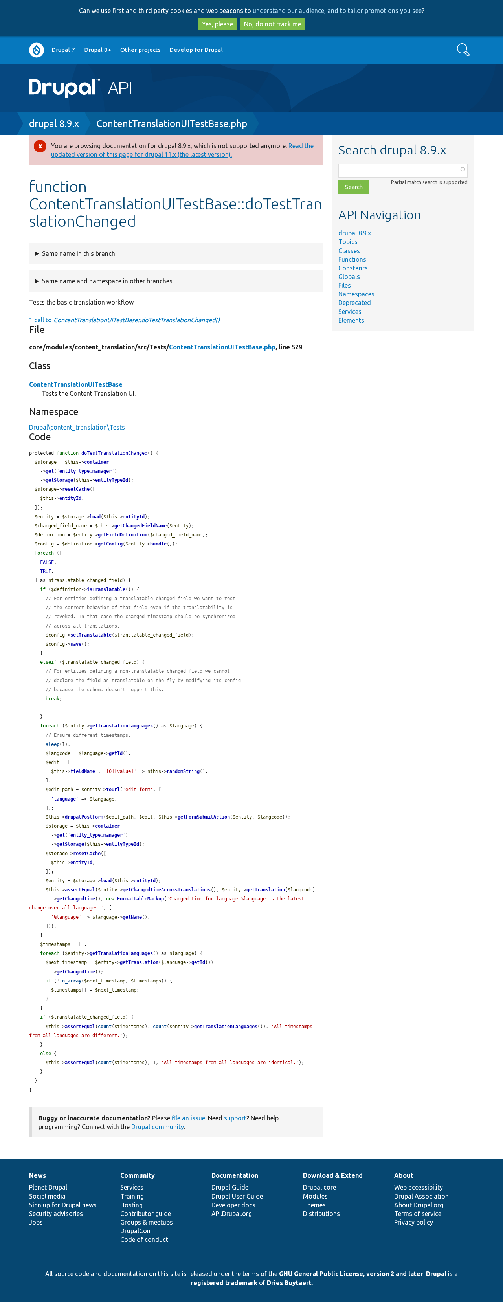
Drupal (436, 1273)
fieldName (82, 771)
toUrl (113, 789)
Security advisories (56, 1213)
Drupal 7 (63, 49)
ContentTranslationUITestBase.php (172, 123)
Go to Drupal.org (36, 50)
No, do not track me (272, 24)
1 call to (124, 319)
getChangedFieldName (140, 526)
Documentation (234, 1175)
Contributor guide (145, 1213)
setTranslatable (91, 635)
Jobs (36, 1222)
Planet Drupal (48, 1187)
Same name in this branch (78, 253)
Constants (353, 268)
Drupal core (319, 1187)
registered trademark (224, 1282)
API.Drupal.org (231, 1213)
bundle (158, 544)
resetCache (76, 489)
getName (132, 917)
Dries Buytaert (289, 1282)
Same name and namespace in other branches (107, 281)
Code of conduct (144, 1239)
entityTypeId (111, 480)
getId (116, 753)
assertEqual (80, 889)
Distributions (321, 1213)
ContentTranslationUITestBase (76, 384)
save (75, 644)
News (37, 1175)
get (50, 471)
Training (132, 1196)
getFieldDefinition (122, 535)
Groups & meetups (146, 1222)
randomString (183, 771)
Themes (314, 1204)
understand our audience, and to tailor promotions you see (337, 10)
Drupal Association (421, 1196)
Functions (352, 259)
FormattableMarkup (140, 899)
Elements (351, 320)
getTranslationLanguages (121, 726)
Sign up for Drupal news (63, 1204)
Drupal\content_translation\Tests (77, 427)
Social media (47, 1196)
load (95, 517)
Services (350, 311)
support (235, 1118)
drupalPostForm (84, 817)
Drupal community (157, 1126)
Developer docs (233, 1204)
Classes (349, 250)
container (96, 462)
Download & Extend (333, 1175)
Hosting (131, 1204)
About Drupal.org (418, 1204)
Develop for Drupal (196, 49)
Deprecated (354, 302)
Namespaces (356, 293)
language (65, 799)
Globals (349, 276)
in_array (70, 981)
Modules (315, 1196)
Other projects (140, 49)
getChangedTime (76, 899)
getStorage (59, 480)
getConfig (110, 544)
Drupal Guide (229, 1187)
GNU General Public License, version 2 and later (351, 1273)
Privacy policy (413, 1222)
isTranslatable (106, 589)
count (105, 1026)
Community (137, 1175)
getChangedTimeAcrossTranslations (167, 889)
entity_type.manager (85, 471)
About (403, 1175)
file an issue (188, 1118)
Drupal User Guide (237, 1196)
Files (344, 285)
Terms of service (417, 1213)
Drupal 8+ (97, 49)
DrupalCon (135, 1230)
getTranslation (265, 889)
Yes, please (217, 24)
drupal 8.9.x (54, 123)
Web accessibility (418, 1187)
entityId (70, 498)
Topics (348, 241)
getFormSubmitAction (204, 817)
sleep (52, 744)
